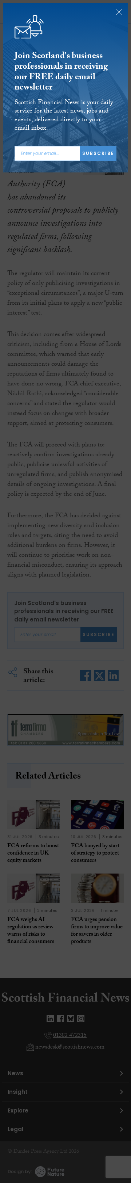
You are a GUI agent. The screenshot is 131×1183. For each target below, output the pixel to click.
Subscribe (98, 153)
